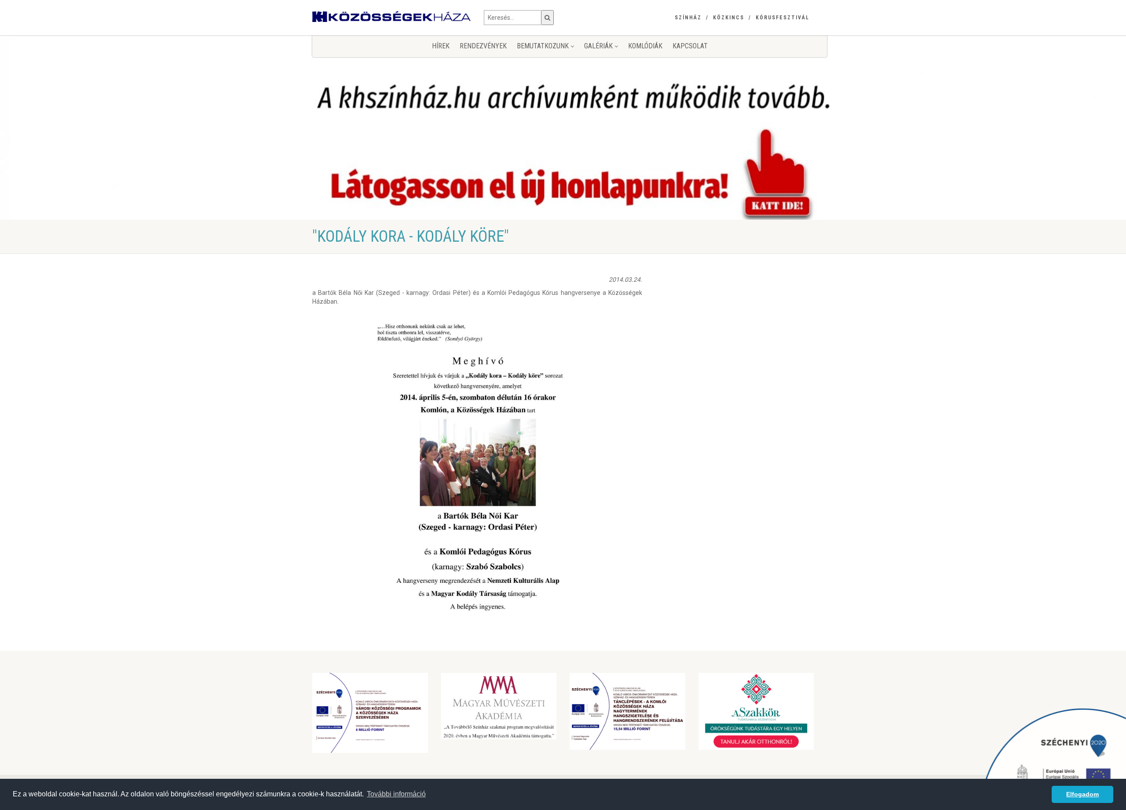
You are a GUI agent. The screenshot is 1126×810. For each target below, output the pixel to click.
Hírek (441, 46)
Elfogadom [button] (1082, 794)
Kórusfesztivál (782, 18)
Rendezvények (483, 46)
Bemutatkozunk (543, 46)
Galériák (599, 46)
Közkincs (728, 18)
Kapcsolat (690, 46)
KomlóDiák (645, 46)
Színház (688, 18)
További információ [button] (396, 794)
